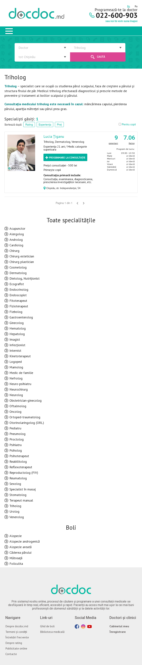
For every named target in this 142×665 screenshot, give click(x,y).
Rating (29, 124)
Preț (59, 124)
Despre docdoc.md (16, 626)
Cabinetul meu (119, 626)
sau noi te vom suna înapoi (121, 21)
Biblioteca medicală (52, 632)
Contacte (11, 654)
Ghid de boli (47, 626)
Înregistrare (117, 632)
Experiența (45, 124)
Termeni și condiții (16, 632)
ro (128, 6)
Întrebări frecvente (17, 637)
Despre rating (13, 643)
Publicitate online (16, 648)
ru (136, 6)
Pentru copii (128, 124)
